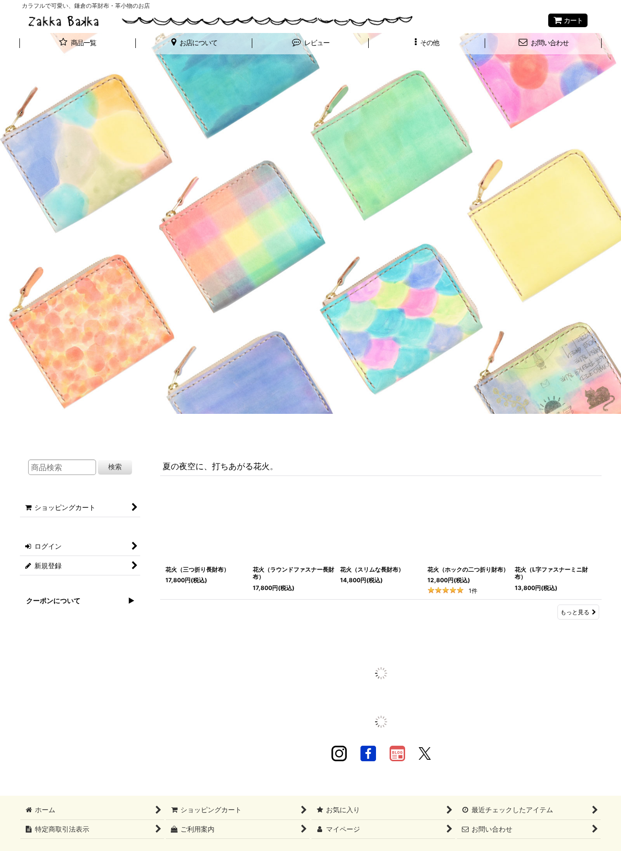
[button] (194, 43)
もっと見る (574, 612)
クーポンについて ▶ (76, 600)
